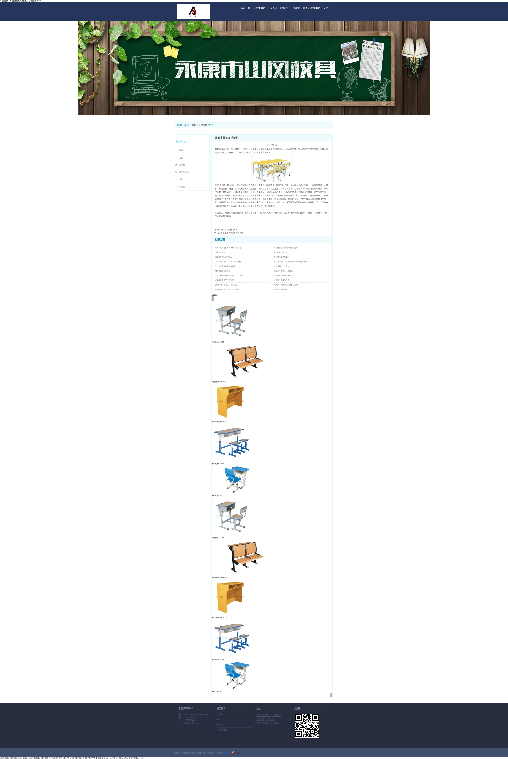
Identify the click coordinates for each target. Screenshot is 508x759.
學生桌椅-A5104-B (218, 342)
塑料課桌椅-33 (217, 496)
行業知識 (296, 8)
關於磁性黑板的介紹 (281, 280)
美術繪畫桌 (184, 172)
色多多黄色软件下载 (88, 758)
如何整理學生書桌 (280, 289)
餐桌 (181, 150)
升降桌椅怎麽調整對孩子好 (232, 233)
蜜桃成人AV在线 (124, 758)
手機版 (238, 753)
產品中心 (277, 715)
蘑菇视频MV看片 (65, 758)
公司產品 (272, 8)
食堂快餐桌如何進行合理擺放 (226, 285)
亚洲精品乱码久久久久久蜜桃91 (107, 758)
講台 (181, 158)
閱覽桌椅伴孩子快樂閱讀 (283, 276)
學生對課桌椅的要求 (281, 257)
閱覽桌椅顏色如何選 (229, 230)
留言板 (326, 8)
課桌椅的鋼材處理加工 (223, 257)
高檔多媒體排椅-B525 (219, 382)
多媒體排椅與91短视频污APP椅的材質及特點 (291, 262)
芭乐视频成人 (53, 758)
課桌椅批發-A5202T (218, 464)
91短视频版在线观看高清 (28, 758)
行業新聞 (270, 719)
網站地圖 (3, 758)
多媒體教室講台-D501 (219, 422)
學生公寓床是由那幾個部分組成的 (228, 248)
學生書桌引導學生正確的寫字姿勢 (228, 262)
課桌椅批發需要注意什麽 (224, 280)
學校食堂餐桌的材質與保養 (225, 266)
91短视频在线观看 (12, 758)
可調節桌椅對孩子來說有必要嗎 (286, 285)
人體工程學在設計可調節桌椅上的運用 (229, 276)
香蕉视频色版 (76, 758)
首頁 (243, 8)
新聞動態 (284, 8)
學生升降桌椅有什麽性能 (283, 271)
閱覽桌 (182, 187)
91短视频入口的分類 (281, 266)
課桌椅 (182, 165)
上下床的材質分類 (280, 252)
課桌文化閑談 (220, 252)
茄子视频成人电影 (137, 758)
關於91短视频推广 (256, 8)
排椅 (181, 179)
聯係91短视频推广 (311, 8)
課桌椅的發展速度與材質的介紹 (286, 248)
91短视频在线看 (42, 758)
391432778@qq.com (192, 723)
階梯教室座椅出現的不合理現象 (227, 289)
